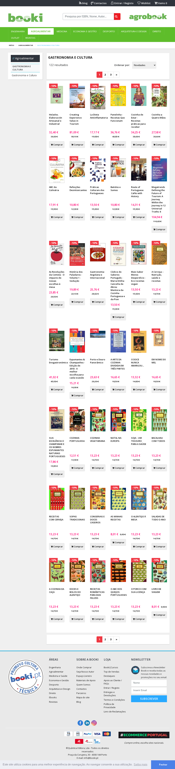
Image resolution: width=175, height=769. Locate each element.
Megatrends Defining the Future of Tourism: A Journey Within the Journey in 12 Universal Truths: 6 (158, 199)
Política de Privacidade (110, 706)
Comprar (58, 144)
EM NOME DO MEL (159, 361)
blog (85, 3)
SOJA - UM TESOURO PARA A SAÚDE (138, 441)
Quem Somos (83, 684)
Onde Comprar (84, 667)
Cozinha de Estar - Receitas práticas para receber (138, 120)
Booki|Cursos (111, 667)
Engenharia (18, 31)
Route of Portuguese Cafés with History (137, 192)
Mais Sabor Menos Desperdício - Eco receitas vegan (138, 278)
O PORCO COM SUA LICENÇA (138, 590)
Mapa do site (83, 697)
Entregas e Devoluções (110, 694)
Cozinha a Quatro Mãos (159, 116)
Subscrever (149, 699)
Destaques (109, 675)
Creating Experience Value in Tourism (76, 119)
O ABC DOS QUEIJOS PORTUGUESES (119, 592)
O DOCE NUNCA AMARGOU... (137, 362)
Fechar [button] (163, 764)
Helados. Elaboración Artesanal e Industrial (55, 119)
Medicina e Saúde (58, 675)
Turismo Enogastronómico (58, 361)
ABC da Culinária (54, 189)
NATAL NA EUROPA (116, 439)
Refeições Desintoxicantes (78, 189)
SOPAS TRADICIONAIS (77, 518)
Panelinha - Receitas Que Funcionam (118, 117)
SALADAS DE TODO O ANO (159, 518)
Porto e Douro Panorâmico (97, 361)
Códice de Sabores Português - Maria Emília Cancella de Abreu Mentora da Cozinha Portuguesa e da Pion (118, 285)
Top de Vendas (111, 671)
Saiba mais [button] (140, 764)
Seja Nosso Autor (85, 671)
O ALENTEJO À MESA (138, 518)
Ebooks (53, 697)
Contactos (99, 3)
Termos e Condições (114, 699)
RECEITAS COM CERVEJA (56, 518)
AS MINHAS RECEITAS (117, 518)
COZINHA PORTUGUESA (77, 439)
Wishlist (145, 3)
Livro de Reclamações (115, 711)
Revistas (30, 37)
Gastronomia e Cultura (24, 75)
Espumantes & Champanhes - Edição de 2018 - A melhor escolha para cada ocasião (77, 368)
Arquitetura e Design (133, 31)
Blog (78, 701)
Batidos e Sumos (116, 189)
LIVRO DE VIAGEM (156, 590)
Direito (157, 31)
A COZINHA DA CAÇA (56, 590)
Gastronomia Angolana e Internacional (97, 274)
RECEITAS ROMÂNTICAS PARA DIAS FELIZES (97, 593)
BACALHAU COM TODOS (158, 439)
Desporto (109, 31)
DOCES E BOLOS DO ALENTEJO (75, 592)
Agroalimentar (41, 31)
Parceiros (81, 693)
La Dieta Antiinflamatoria (99, 116)
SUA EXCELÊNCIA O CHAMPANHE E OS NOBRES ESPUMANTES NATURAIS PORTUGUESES (57, 447)
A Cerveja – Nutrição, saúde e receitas (158, 276)
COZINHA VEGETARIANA (97, 439)
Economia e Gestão (85, 31)
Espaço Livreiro (84, 675)
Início (11, 45)
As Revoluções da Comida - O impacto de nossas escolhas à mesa (56, 279)
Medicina (62, 31)
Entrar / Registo (123, 3)
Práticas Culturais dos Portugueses (97, 190)
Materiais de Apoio (86, 680)
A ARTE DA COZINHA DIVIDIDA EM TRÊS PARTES (118, 364)
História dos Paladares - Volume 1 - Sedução (76, 276)
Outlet (15, 37)
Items (162, 3)
